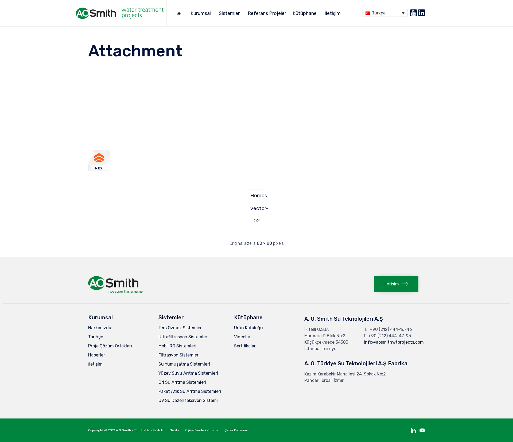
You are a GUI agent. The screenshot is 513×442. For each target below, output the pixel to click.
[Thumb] (99, 170)
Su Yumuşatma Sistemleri (184, 364)
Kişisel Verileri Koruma (202, 430)
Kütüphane (305, 13)
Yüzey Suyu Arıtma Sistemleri (188, 373)
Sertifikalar (245, 345)
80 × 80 (264, 243)
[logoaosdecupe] (115, 291)
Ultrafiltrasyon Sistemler (182, 336)
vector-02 (256, 210)
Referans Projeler (267, 13)
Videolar (242, 336)
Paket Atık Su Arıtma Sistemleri (189, 391)
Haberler (96, 355)
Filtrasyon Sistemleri (179, 355)
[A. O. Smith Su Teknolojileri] (120, 13)
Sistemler (229, 13)
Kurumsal (201, 13)
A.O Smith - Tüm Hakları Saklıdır (140, 430)
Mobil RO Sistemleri (177, 345)
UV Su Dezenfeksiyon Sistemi (188, 400)
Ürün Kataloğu (248, 327)
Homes (256, 195)
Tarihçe (95, 336)
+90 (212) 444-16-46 (391, 329)
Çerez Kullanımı (236, 430)
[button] (396, 284)
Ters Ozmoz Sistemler (180, 327)
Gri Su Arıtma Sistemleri (182, 382)
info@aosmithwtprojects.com (394, 342)
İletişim (333, 13)
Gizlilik (174, 430)
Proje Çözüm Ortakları (110, 345)
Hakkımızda (99, 327)
